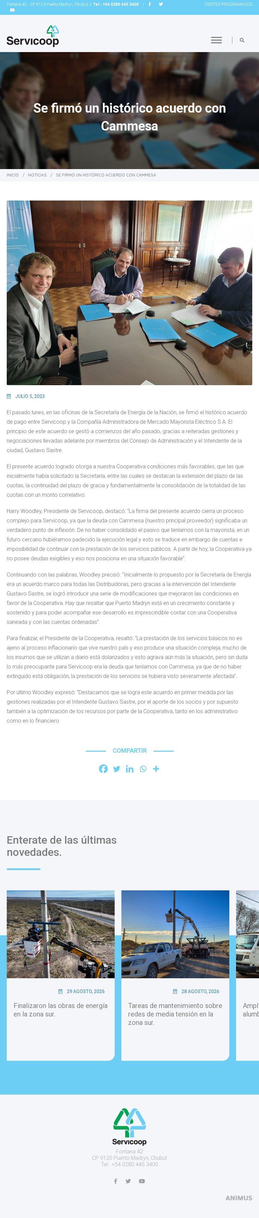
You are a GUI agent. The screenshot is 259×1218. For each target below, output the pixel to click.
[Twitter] (116, 769)
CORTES (228, 4)
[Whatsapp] (143, 769)
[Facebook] (103, 769)
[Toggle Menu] (216, 40)
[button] (242, 40)
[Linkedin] (130, 769)
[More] (156, 769)
